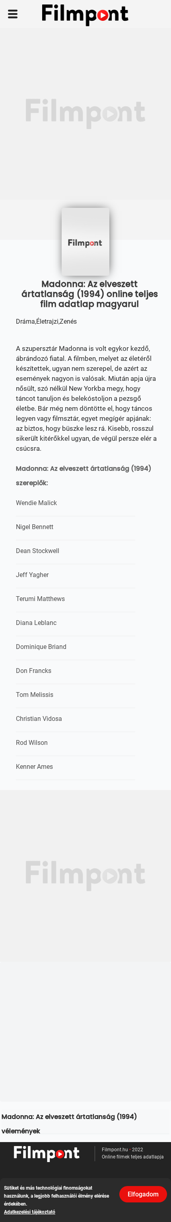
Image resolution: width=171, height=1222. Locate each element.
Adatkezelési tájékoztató (29, 1212)
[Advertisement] (85, 114)
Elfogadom (143, 1194)
